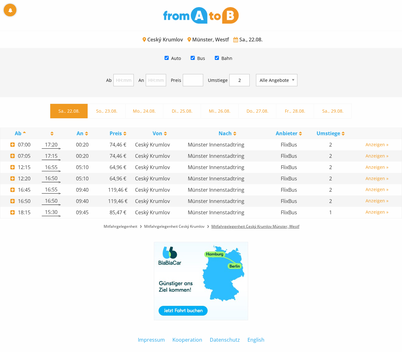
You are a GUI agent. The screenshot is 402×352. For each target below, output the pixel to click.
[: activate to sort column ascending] (51, 133)
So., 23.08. (106, 111)
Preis (176, 80)
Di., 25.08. (182, 111)
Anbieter (286, 133)
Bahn (226, 58)
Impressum (151, 339)
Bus (201, 58)
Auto (176, 58)
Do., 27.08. (258, 111)
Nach (225, 133)
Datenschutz (225, 339)
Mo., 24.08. (144, 111)
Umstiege (218, 80)
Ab (109, 80)
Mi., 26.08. (220, 111)
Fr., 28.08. (295, 111)
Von (157, 133)
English (255, 339)
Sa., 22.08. (69, 111)
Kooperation (187, 339)
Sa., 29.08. (333, 111)
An (141, 80)
